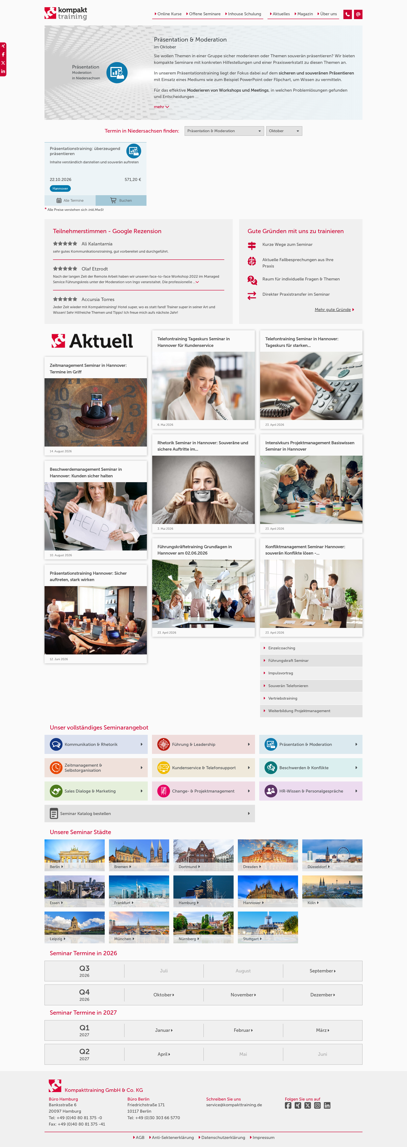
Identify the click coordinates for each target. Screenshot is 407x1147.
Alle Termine (74, 200)
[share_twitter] (3, 63)
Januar (162, 1030)
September (321, 971)
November (242, 995)
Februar (242, 1030)
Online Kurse (170, 13)
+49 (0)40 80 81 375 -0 (79, 1117)
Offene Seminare (205, 13)
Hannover (60, 188)
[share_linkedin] (3, 72)
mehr (159, 106)
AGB (140, 1137)
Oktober (162, 995)
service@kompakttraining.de (234, 1104)
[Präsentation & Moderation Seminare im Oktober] (347, 14)
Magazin (305, 13)
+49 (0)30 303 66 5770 (157, 1117)
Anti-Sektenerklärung (172, 1137)
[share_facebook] (3, 55)
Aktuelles (281, 13)
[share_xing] (3, 46)
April (162, 1054)
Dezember (321, 995)
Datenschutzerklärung (222, 1137)
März (321, 1030)
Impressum (263, 1137)
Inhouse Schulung (244, 13)
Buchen (125, 200)
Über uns (328, 13)
